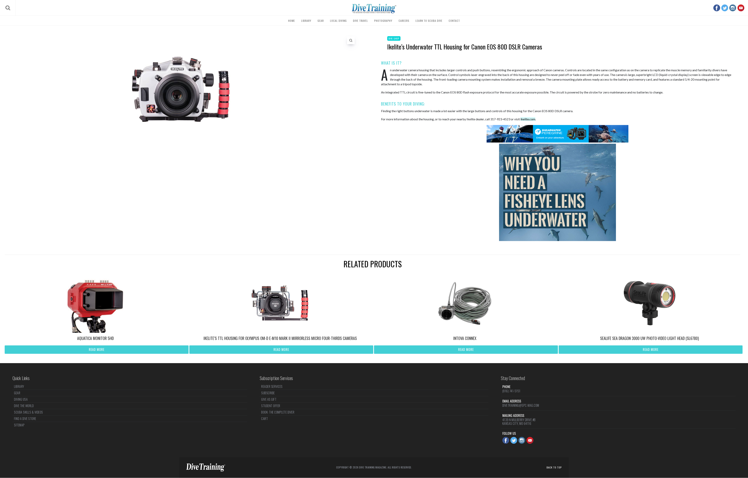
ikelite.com (527, 119)
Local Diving (338, 20)
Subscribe (268, 393)
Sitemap (19, 425)
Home (291, 20)
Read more (96, 349)
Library (306, 20)
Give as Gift (268, 399)
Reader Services (272, 387)
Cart (264, 418)
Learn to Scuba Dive (428, 20)
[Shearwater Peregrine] (557, 141)
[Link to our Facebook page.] (716, 7)
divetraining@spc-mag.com (520, 405)
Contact (454, 20)
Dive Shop (394, 38)
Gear (321, 20)
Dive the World (24, 405)
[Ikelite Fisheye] (557, 240)
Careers (404, 20)
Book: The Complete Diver (277, 412)
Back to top (554, 467)
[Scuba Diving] (374, 8)
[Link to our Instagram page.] (732, 7)
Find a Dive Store (25, 418)
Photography (383, 20)
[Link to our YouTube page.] (740, 7)
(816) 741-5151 (511, 391)
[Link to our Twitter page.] (724, 7)
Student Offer (270, 405)
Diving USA (21, 399)
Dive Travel (360, 20)
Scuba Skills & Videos (28, 412)
